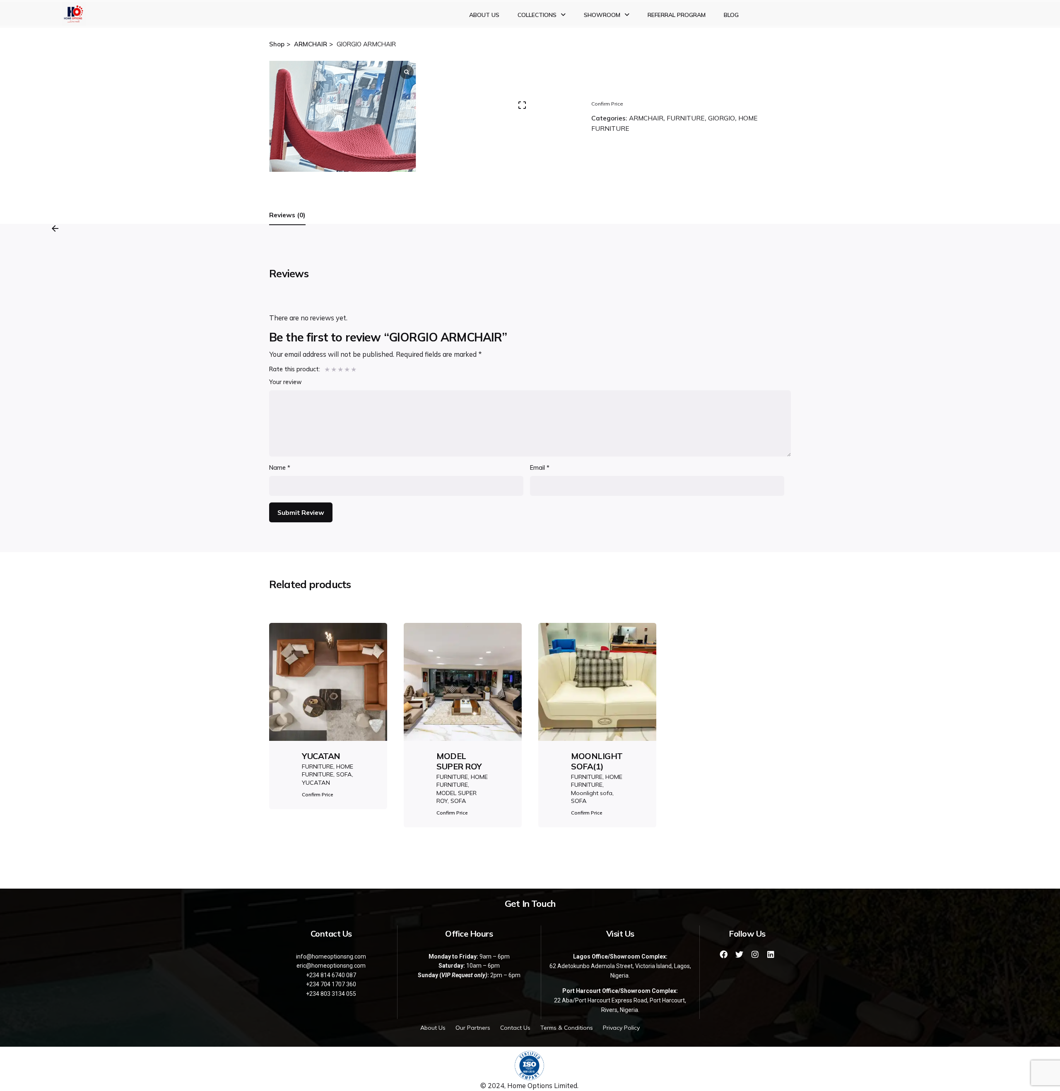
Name (279, 467)
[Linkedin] (771, 954)
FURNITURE (686, 118)
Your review (285, 382)
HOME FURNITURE (327, 770)
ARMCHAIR (646, 118)
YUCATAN (321, 756)
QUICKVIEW (328, 705)
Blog (731, 15)
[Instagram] (755, 954)
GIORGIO (721, 118)
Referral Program (677, 15)
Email (539, 467)
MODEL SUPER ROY (459, 761)
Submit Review (300, 512)
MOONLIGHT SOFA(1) (597, 761)
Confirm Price (607, 104)
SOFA (344, 774)
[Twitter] (739, 954)
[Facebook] (724, 954)
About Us (484, 15)
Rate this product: (294, 369)
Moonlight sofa (591, 793)
